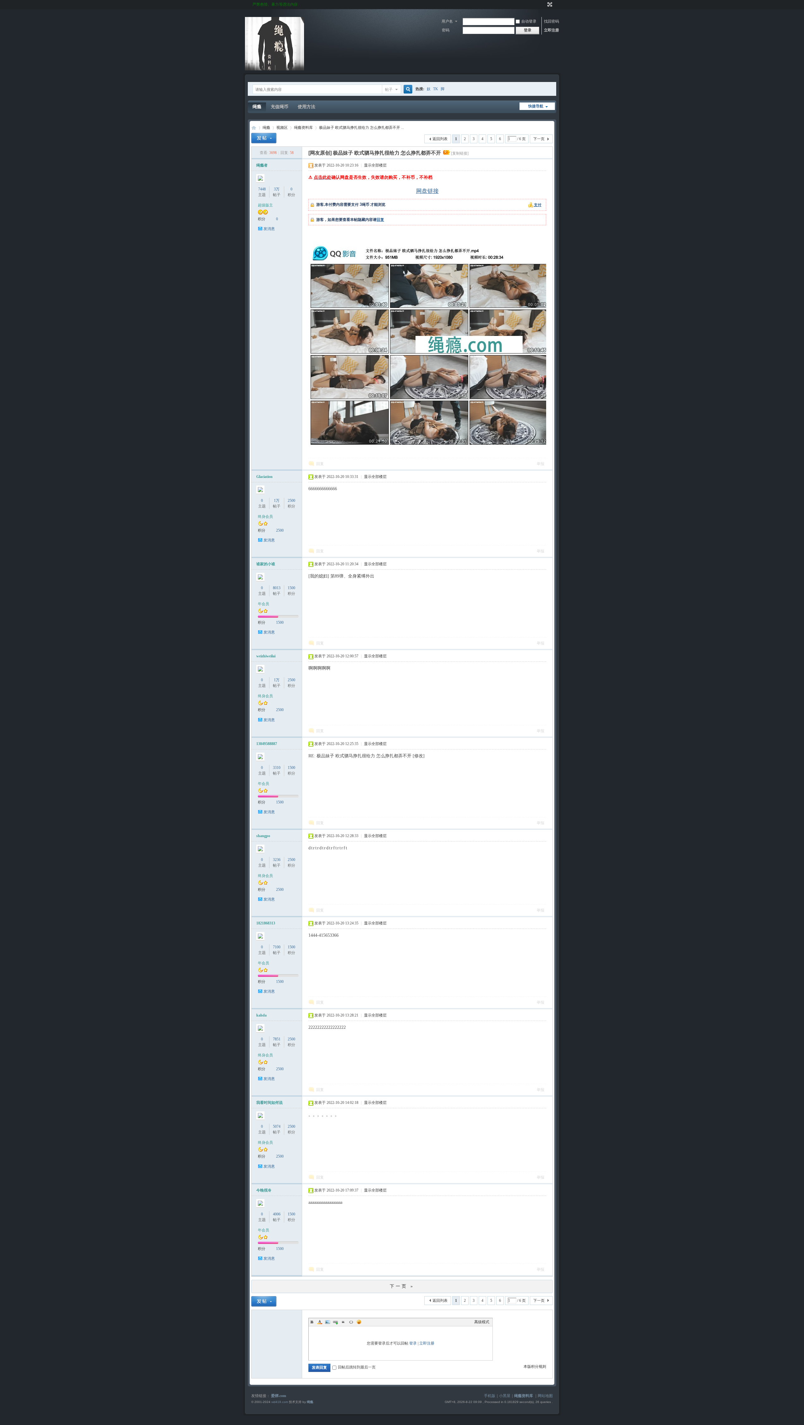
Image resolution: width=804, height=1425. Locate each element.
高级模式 (481, 1322)
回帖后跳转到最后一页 (357, 1367)
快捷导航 (535, 106)
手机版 (489, 1396)
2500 (291, 500)
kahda (261, 1015)
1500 (291, 588)
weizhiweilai (265, 656)
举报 (540, 464)
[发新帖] (263, 138)
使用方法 (306, 106)
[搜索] (407, 89)
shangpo (263, 836)
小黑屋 (504, 1396)
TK (435, 89)
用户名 (447, 21)
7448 (262, 189)
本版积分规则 (535, 1366)
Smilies (359, 1322)
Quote (343, 1322)
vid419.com (279, 1402)
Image (327, 1322)
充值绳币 (279, 106)
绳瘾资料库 (303, 127)
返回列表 (440, 139)
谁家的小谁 (265, 564)
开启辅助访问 (544, 4)
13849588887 (266, 744)
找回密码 (551, 21)
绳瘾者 (262, 165)
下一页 (539, 139)
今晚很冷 (263, 1190)
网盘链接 (427, 191)
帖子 (389, 89)
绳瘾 (257, 106)
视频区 (282, 127)
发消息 (269, 229)
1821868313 (265, 923)
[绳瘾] (274, 69)
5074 (276, 1126)
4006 (276, 1214)
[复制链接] (460, 153)
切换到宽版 (549, 4)
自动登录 (528, 21)
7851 (276, 1039)
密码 (445, 30)
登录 (413, 1343)
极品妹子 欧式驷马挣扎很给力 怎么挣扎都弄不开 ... (361, 127)
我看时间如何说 (269, 1102)
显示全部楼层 (375, 165)
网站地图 (545, 1396)
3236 (276, 860)
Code (351, 1322)
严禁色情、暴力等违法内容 (275, 4)
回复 (380, 220)
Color (320, 1322)
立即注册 (551, 30)
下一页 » (402, 1286)
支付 (537, 205)
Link (335, 1322)
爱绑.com (278, 1396)
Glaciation (264, 476)
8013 (276, 588)
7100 (276, 947)
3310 (276, 767)
